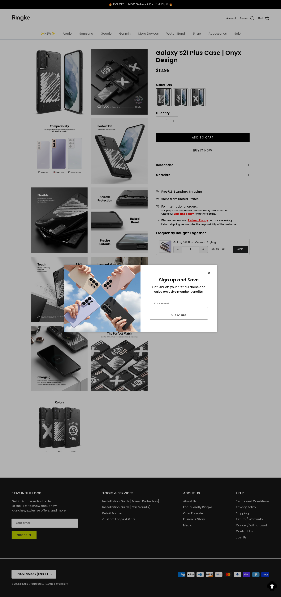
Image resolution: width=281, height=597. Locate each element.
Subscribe (178, 315)
